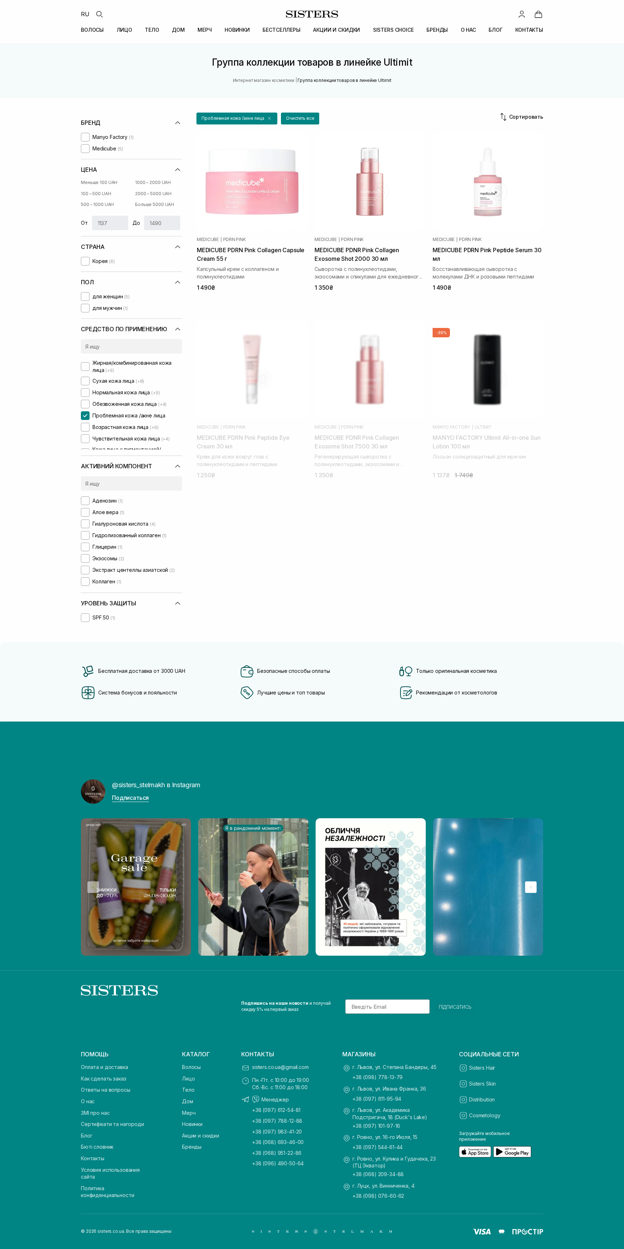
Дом (187, 1101)
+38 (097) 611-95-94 (376, 1099)
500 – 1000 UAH (97, 204)
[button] (236, 118)
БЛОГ (495, 30)
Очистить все (300, 118)
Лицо (188, 1078)
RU (85, 14)
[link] (538, 14)
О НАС (468, 30)
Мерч (188, 1113)
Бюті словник (97, 1147)
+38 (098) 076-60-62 (378, 1196)
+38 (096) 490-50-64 (278, 1163)
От (84, 223)
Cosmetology (484, 1115)
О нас (88, 1101)
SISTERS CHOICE (393, 30)
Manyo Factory (451, 427)
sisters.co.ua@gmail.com (280, 1067)
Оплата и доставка (104, 1067)
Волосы (191, 1067)
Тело (188, 1090)
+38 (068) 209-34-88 (378, 1174)
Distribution (482, 1099)
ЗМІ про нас (95, 1113)
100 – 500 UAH (96, 193)
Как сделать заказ (103, 1078)
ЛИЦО (124, 30)
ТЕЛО (152, 30)
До (136, 223)
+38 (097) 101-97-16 (376, 1126)
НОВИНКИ (237, 30)
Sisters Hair (482, 1068)
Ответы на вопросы (105, 1090)
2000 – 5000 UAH (153, 193)
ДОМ (178, 30)
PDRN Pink (234, 239)
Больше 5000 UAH (154, 204)
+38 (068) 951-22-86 (277, 1153)
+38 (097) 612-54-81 (276, 1110)
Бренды (192, 1147)
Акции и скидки (200, 1135)
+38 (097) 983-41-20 (277, 1132)
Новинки (192, 1124)
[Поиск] (99, 14)
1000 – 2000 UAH (153, 182)
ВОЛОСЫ (92, 30)
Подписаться (130, 797)
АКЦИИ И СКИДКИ (336, 30)
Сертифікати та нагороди (112, 1124)
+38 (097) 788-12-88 (277, 1121)
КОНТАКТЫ (529, 30)
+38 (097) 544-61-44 (377, 1147)
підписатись (455, 1006)
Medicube (208, 239)
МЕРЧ (205, 30)
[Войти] (521, 14)
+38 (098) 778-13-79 (377, 1077)
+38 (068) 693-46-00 (278, 1142)
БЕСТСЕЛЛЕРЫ (281, 30)
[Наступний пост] (531, 887)
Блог (86, 1135)
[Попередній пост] (93, 887)
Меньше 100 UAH (99, 182)
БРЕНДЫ (437, 30)
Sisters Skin (482, 1084)
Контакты (92, 1158)
